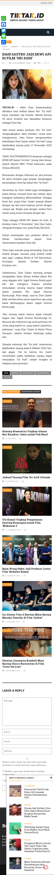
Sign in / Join (46, 3)
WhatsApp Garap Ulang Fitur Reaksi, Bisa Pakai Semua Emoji (37, 830)
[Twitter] (4, 30)
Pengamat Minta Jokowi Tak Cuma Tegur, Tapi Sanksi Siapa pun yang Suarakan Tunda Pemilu (37, 847)
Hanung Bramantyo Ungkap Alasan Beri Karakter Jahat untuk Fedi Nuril (25, 433)
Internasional (29, 786)
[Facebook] (4, 24)
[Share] (4, 42)
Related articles (11, 391)
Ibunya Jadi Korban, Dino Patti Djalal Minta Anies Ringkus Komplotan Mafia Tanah (37, 812)
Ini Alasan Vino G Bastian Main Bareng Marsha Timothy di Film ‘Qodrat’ (26, 616)
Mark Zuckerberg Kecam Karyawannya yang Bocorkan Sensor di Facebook (37, 865)
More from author (31, 391)
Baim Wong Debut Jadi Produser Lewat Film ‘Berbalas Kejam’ (26, 570)
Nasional (27, 805)
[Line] (4, 36)
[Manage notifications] (46, 867)
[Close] (51, 778)
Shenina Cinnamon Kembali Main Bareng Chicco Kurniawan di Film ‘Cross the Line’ (23, 663)
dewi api (15, 373)
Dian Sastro (28, 373)
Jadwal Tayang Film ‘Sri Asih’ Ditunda (26, 477)
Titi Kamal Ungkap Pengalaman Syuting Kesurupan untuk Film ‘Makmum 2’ (22, 522)
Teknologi (28, 824)
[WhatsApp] (4, 18)
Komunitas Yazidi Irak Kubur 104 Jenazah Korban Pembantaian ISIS (36, 793)
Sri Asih (7, 377)
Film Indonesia (43, 373)
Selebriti (7, 401)
